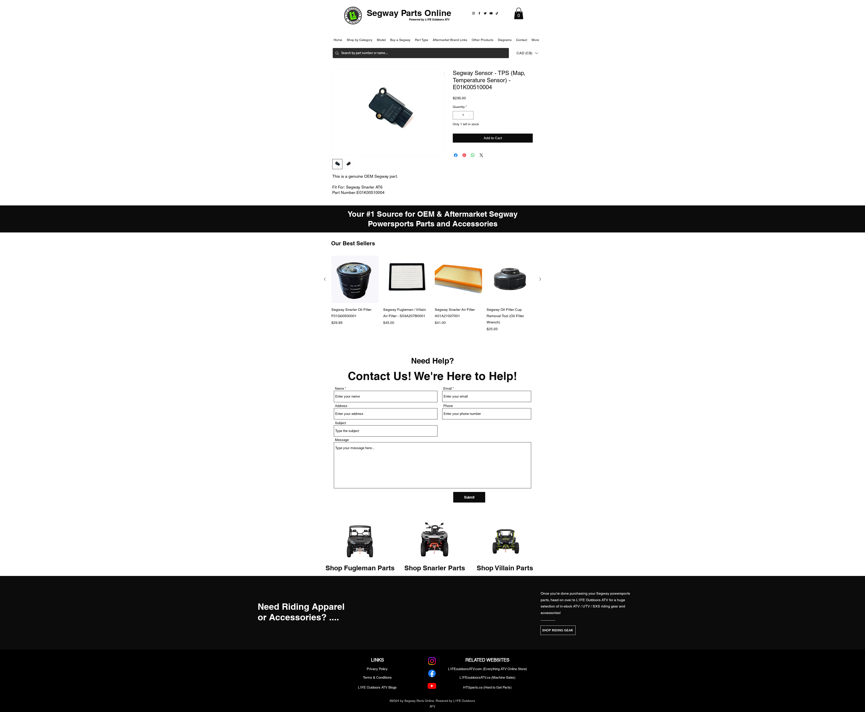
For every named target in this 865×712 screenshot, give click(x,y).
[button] (519, 13)
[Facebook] (479, 13)
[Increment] (470, 115)
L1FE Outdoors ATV (592, 600)
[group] (432, 296)
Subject (340, 423)
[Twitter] (485, 13)
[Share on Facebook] (455, 155)
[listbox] (527, 53)
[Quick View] (355, 279)
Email (447, 388)
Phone (448, 405)
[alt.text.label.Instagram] (432, 661)
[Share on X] (481, 155)
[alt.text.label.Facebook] (432, 673)
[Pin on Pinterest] (464, 155)
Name (339, 388)
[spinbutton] (463, 115)
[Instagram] (473, 13)
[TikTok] (497, 13)
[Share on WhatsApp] (473, 155)
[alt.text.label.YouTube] (432, 686)
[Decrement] (456, 115)
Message (342, 439)
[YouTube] (491, 13)
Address (341, 405)
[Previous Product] (325, 279)
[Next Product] (540, 279)
